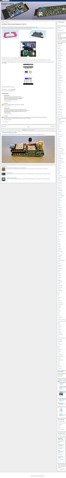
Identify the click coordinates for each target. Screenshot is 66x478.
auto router (60, 160)
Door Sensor (60, 197)
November (60, 77)
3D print (5, 90)
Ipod (59, 241)
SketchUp (59, 326)
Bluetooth (59, 168)
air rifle (59, 138)
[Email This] (10, 89)
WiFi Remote (60, 354)
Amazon (59, 461)
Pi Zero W (59, 297)
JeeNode (59, 248)
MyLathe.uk (60, 376)
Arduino (59, 146)
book (59, 170)
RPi (58, 312)
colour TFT (60, 187)
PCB (59, 292)
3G (58, 133)
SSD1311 (59, 329)
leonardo (59, 256)
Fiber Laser (60, 214)
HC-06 (59, 229)
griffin (59, 224)
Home (28, 126)
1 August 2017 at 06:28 (7, 119)
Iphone (59, 239)
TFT (59, 336)
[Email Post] (9, 89)
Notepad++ (60, 280)
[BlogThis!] (11, 89)
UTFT (59, 353)
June (59, 51)
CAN (59, 173)
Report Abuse (61, 371)
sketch (59, 324)
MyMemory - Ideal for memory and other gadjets (61, 445)
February (59, 90)
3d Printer (59, 131)
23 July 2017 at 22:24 (7, 101)
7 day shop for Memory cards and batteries (61, 457)
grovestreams (60, 226)
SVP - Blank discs (61, 459)
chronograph (60, 180)
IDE (58, 236)
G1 (58, 217)
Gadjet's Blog (7, 4)
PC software (60, 290)
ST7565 (59, 331)
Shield (59, 322)
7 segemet (60, 136)
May (59, 56)
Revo (59, 309)
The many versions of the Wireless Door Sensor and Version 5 (16, 167)
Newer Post (4, 126)
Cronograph (60, 190)
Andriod (59, 143)
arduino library (60, 148)
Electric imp (60, 207)
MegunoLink (60, 265)
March (59, 53)
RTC (59, 314)
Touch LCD (60, 344)
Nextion (59, 273)
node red (8, 90)
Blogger (43, 475)
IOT (58, 238)
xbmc (59, 361)
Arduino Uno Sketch (61, 153)
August (59, 82)
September (60, 50)
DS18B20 (59, 200)
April (59, 48)
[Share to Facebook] (13, 89)
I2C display (60, 234)
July (58, 46)
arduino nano (60, 151)
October (59, 78)
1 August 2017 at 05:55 (7, 113)
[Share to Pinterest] (14, 89)
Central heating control (62, 177)
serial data (60, 317)
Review (59, 307)
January (59, 60)
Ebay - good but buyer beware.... (60, 448)
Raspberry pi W (12, 90)
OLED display (60, 285)
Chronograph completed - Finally (11, 177)
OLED (59, 283)
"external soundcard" (61, 121)
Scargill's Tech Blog (61, 421)
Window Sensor (60, 356)
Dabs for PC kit (60, 454)
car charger (60, 175)
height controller (60, 231)
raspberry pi (60, 302)
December (60, 55)
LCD (59, 253)
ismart (59, 243)
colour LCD (60, 185)
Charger (59, 178)
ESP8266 (59, 212)
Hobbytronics (60, 424)
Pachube (59, 288)
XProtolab (59, 366)
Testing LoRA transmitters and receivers (9, 132)
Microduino (60, 268)
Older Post (53, 126)
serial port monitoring (61, 319)
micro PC (59, 266)
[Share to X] (12, 89)
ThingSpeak (60, 339)
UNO (59, 346)
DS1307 (59, 199)
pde (58, 295)
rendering (59, 305)
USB (59, 348)
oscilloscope (60, 287)
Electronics (60, 209)
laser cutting (60, 251)
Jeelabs (59, 244)
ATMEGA (59, 155)
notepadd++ (60, 282)
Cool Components (61, 429)
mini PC (59, 270)
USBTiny (59, 351)
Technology (60, 332)
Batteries (59, 165)
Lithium (59, 258)
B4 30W (59, 163)
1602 (59, 124)
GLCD (59, 221)
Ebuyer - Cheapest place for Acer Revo (61, 441)
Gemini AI (59, 219)
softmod (59, 327)
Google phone (60, 222)
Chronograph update (9, 172)
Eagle (59, 204)
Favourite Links (60, 30)
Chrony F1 (60, 182)
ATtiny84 (59, 156)
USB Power (60, 349)
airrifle (59, 141)
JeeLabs (59, 426)
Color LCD (60, 183)
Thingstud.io (60, 341)
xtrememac (60, 368)
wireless (59, 358)
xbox (59, 363)
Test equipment (60, 334)
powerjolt (59, 300)
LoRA (59, 261)
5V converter (60, 134)
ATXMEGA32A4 (60, 158)
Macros (59, 263)
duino (59, 202)
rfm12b (59, 310)
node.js (59, 278)
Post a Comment (5, 121)
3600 (59, 126)
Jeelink (59, 246)
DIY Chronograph (61, 195)
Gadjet (5, 103)
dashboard (60, 192)
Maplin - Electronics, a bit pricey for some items (60, 451)
